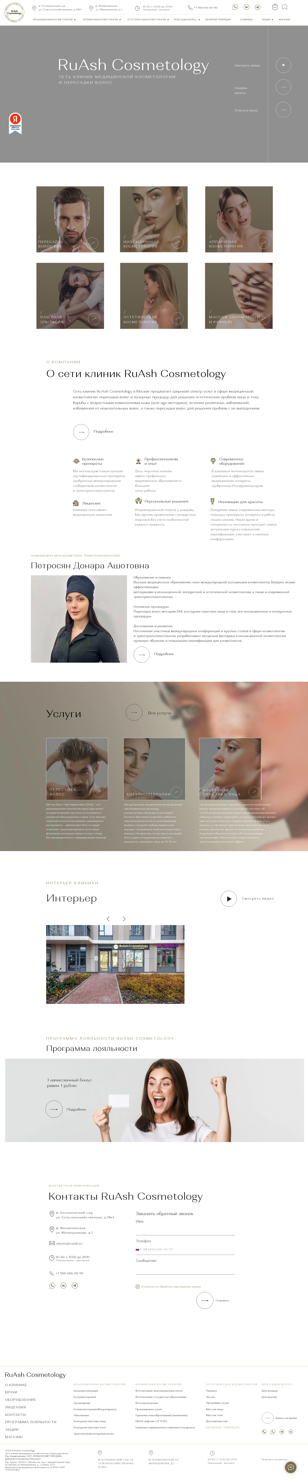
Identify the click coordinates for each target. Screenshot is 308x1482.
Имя (139, 1221)
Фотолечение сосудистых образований (160, 1397)
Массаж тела (214, 1415)
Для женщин (269, 1390)
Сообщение (146, 1260)
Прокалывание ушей (148, 1409)
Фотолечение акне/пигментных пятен (159, 1390)
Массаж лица (214, 1409)
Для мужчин (269, 1397)
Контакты (15, 1414)
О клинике (246, 20)
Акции (266, 20)
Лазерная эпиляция (223, 1428)
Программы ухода (217, 1403)
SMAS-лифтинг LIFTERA (151, 1421)
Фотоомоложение (146, 1403)
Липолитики (81, 1415)
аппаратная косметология (100, 20)
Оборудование (20, 1399)
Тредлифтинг (82, 1403)
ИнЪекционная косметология (53, 20)
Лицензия (15, 1407)
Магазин (284, 20)
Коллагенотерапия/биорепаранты (95, 1409)
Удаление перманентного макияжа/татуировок (165, 1427)
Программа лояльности (31, 1422)
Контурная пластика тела (90, 1427)
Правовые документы (274, 1459)
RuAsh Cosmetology (35, 1375)
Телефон (143, 1241)
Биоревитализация (86, 1390)
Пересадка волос (185, 20)
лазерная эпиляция (217, 20)
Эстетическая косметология (146, 20)
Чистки (210, 1397)
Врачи (11, 1392)
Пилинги (211, 1390)
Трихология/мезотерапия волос (94, 1433)
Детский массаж (217, 1421)
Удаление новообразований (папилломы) (161, 1415)
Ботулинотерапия (85, 1397)
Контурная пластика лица (90, 1421)
